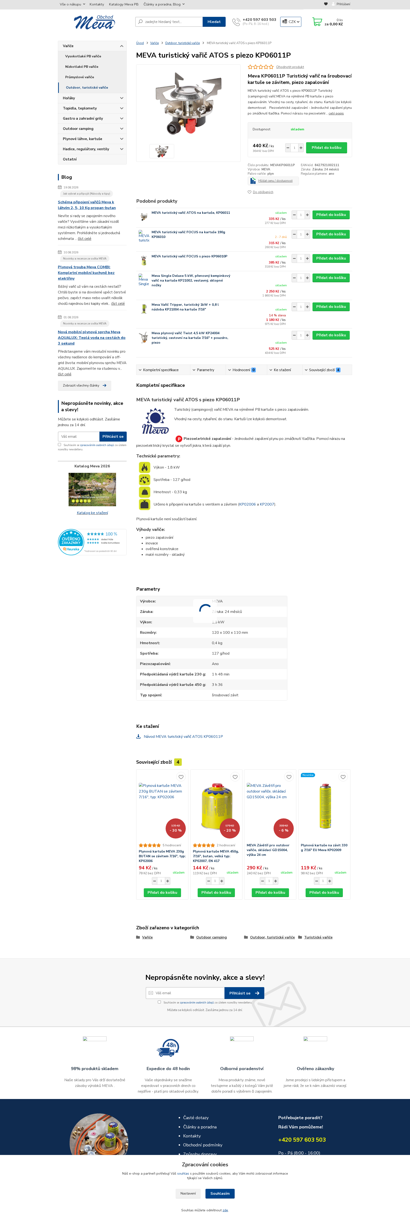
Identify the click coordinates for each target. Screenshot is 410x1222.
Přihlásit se (113, 436)
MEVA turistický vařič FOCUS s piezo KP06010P (189, 256)
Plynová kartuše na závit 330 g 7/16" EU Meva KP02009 (324, 847)
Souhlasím (220, 1193)
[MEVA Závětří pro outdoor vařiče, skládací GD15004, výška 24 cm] (270, 806)
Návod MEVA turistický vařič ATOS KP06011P (183, 736)
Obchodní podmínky (202, 1145)
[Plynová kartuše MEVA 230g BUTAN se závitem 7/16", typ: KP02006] (162, 806)
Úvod (140, 43)
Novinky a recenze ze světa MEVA (85, 258)
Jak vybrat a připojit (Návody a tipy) (86, 194)
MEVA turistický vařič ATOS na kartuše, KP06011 (191, 212)
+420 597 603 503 (259, 19)
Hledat (214, 21)
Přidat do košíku (326, 147)
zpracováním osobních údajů (97, 445)
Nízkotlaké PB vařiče (81, 66)
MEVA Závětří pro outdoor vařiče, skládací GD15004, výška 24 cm (268, 850)
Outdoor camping (78, 128)
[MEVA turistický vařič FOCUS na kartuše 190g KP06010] (144, 236)
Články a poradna (200, 1127)
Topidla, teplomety (80, 108)
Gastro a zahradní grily (83, 118)
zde (225, 1210)
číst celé (84, 238)
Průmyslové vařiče (79, 77)
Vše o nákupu (70, 4)
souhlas (183, 1173)
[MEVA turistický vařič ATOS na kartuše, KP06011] (144, 216)
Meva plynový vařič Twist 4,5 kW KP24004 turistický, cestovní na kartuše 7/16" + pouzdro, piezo (190, 338)
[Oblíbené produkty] (326, 4)
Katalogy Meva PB (124, 4)
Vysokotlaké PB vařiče (83, 56)
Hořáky (69, 98)
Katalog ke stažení (92, 512)
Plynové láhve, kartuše (82, 139)
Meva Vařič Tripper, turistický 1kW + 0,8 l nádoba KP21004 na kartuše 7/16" (185, 307)
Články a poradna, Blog (162, 4)
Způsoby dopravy (200, 1154)
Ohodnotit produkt (290, 67)
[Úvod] (94, 22)
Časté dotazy (196, 1118)
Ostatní (70, 159)
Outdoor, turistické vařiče (87, 87)
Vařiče (68, 46)
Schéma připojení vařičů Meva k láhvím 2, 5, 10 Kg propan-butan (87, 205)
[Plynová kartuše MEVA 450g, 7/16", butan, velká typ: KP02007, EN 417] (216, 806)
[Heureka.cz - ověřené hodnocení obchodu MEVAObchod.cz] (92, 541)
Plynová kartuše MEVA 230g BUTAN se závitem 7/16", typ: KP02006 (162, 856)
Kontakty (97, 4)
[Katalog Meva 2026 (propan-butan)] (92, 489)
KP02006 (247, 504)
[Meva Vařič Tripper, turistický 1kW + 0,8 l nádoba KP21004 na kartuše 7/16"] (144, 308)
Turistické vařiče (318, 937)
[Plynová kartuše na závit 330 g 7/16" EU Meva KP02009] (324, 806)
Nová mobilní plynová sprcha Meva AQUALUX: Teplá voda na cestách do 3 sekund (92, 337)
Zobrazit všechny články (81, 385)
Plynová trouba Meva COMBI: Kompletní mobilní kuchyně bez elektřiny (86, 272)
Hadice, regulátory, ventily (86, 149)
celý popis (336, 113)
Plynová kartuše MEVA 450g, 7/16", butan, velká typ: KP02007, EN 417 (216, 856)
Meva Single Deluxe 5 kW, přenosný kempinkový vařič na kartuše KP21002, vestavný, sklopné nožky (191, 280)
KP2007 (267, 504)
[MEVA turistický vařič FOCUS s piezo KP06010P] (144, 260)
